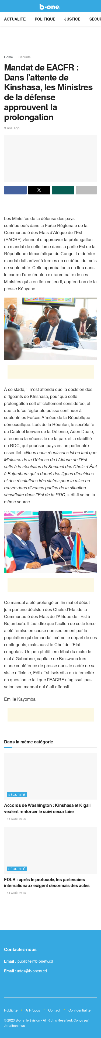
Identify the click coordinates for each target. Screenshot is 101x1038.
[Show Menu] (6, 6)
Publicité (11, 1010)
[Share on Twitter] (39, 190)
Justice (72, 19)
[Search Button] (94, 6)
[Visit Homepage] (50, 6)
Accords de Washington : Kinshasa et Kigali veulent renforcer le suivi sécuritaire (47, 808)
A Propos (33, 1010)
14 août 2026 (16, 819)
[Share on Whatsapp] (63, 190)
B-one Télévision (28, 1020)
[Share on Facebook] (15, 190)
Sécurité (25, 57)
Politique (45, 19)
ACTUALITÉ (15, 19)
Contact (54, 1010)
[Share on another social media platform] (86, 190)
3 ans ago (11, 127)
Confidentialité (79, 1010)
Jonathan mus (14, 1025)
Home (8, 57)
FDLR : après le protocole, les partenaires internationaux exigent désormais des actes (47, 882)
